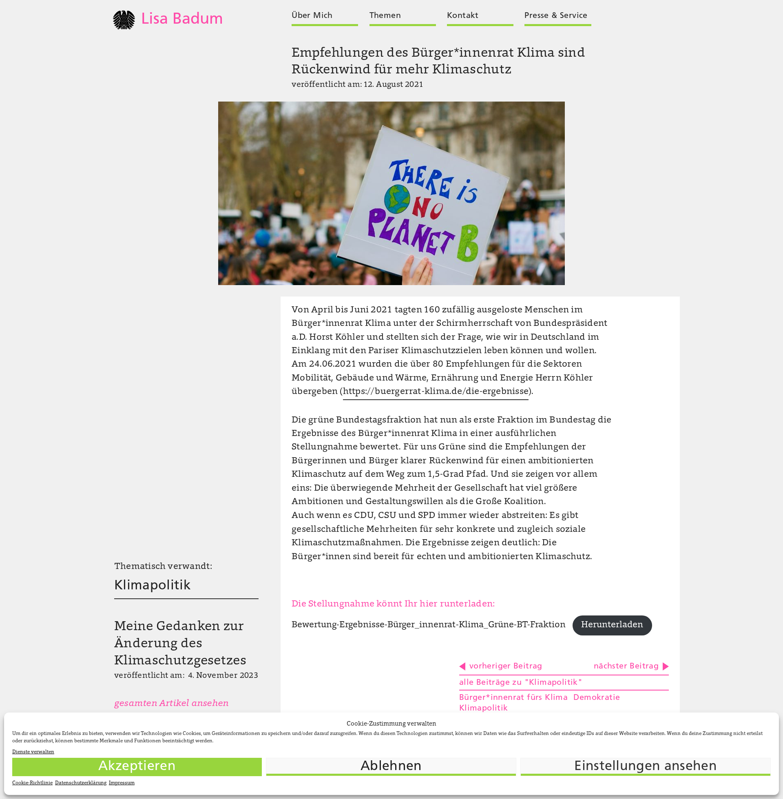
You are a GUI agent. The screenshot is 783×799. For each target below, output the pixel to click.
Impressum (122, 783)
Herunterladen (612, 625)
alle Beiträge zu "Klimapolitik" (520, 683)
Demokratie (596, 698)
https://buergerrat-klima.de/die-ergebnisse (436, 391)
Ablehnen (391, 766)
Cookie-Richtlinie (32, 783)
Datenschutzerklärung (80, 783)
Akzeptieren (137, 766)
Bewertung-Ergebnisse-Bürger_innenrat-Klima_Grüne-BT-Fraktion (429, 625)
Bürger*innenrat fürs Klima (513, 698)
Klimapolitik (152, 586)
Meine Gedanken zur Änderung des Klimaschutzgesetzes (180, 644)
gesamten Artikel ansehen (171, 703)
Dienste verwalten (33, 752)
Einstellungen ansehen (645, 766)
